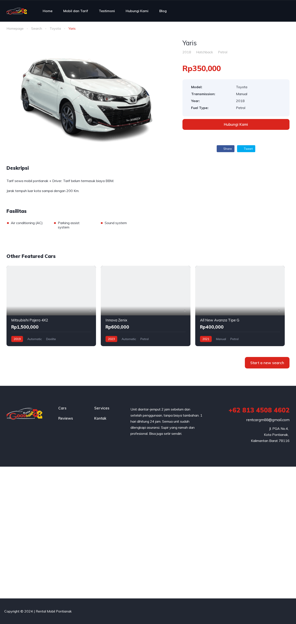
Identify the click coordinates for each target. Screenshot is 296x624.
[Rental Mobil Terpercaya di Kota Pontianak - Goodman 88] (17, 11)
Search (36, 28)
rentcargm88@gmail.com (267, 419)
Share (227, 149)
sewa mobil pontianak (31, 181)
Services (101, 408)
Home (47, 11)
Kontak (100, 418)
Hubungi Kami (137, 11)
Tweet (248, 149)
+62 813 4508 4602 (259, 410)
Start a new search (267, 362)
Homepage (15, 28)
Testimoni (107, 11)
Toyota (55, 28)
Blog (163, 11)
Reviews (65, 418)
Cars (62, 408)
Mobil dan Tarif (75, 11)
